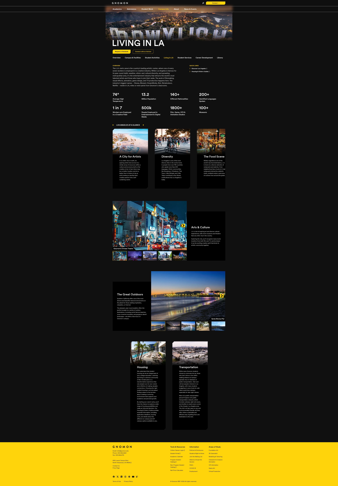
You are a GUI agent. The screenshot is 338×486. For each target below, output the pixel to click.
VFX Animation (213, 465)
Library (220, 58)
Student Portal (174, 453)
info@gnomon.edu (123, 451)
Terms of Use (117, 481)
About (176, 9)
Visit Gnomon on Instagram (125, 477)
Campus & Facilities (133, 58)
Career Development (204, 58)
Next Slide (183, 225)
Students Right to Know (197, 453)
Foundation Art (213, 450)
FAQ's (191, 465)
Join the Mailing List (196, 456)
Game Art (212, 468)
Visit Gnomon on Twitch (137, 477)
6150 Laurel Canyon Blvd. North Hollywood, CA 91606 (121, 461)
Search (203, 3)
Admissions (131, 9)
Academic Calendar (176, 456)
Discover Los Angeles (199, 68)
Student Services (184, 58)
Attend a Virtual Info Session (196, 461)
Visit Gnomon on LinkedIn (121, 477)
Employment (193, 471)
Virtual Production (214, 471)
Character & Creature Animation (215, 461)
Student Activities (152, 58)
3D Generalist (213, 453)
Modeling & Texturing (215, 456)
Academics (117, 9)
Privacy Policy (128, 481)
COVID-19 (193, 468)
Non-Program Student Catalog (177, 466)
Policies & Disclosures (196, 450)
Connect (215, 3)
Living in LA (168, 58)
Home (115, 37)
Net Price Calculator (176, 470)
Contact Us (116, 466)
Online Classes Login (177, 450)
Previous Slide (116, 225)
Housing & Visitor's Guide (200, 71)
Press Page (116, 468)
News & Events (190, 9)
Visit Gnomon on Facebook (114, 477)
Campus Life (163, 9)
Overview (117, 58)
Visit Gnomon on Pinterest (129, 477)
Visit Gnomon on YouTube (133, 477)
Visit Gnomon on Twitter (118, 477)
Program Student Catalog (175, 461)
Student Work (147, 9)
